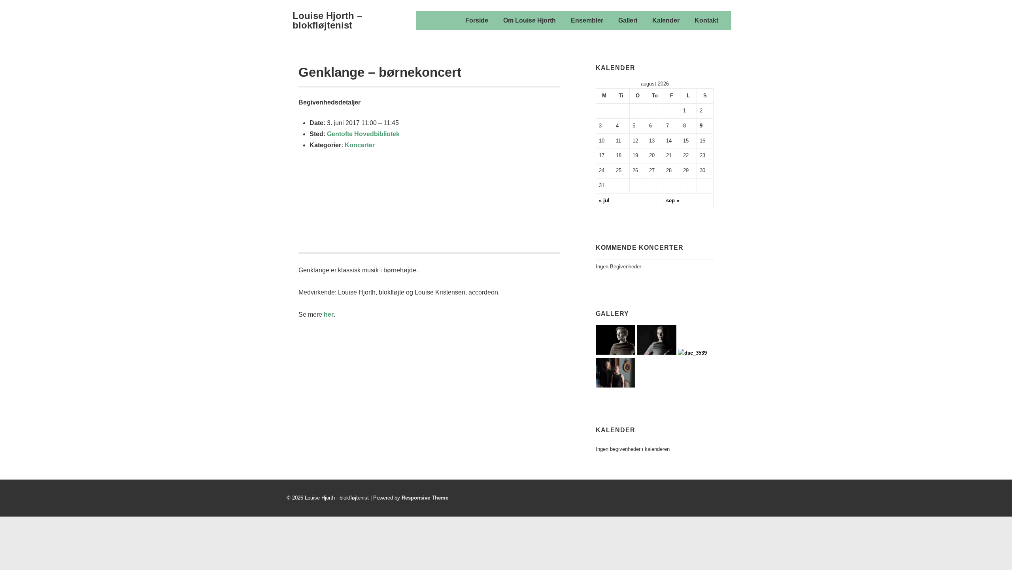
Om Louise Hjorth (529, 20)
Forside (476, 20)
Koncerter (360, 145)
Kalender (666, 20)
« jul (604, 200)
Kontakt (706, 20)
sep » (672, 200)
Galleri (627, 20)
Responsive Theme (425, 498)
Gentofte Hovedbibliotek (363, 134)
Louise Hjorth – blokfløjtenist (327, 20)
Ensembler (587, 20)
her (329, 314)
